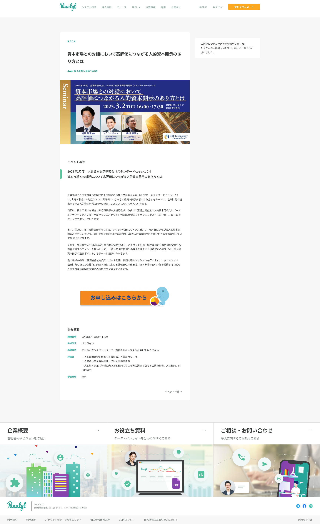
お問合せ (176, 7)
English (203, 7)
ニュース (121, 7)
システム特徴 (89, 7)
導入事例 (106, 7)
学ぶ (134, 7)
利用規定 (31, 519)
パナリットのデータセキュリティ (63, 519)
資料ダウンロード (244, 7)
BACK (71, 41)
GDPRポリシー (127, 519)
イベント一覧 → (173, 391)
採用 (163, 7)
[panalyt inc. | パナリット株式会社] (68, 7)
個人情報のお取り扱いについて (161, 519)
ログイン (218, 7)
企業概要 (150, 7)
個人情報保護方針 (100, 519)
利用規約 (12, 519)
